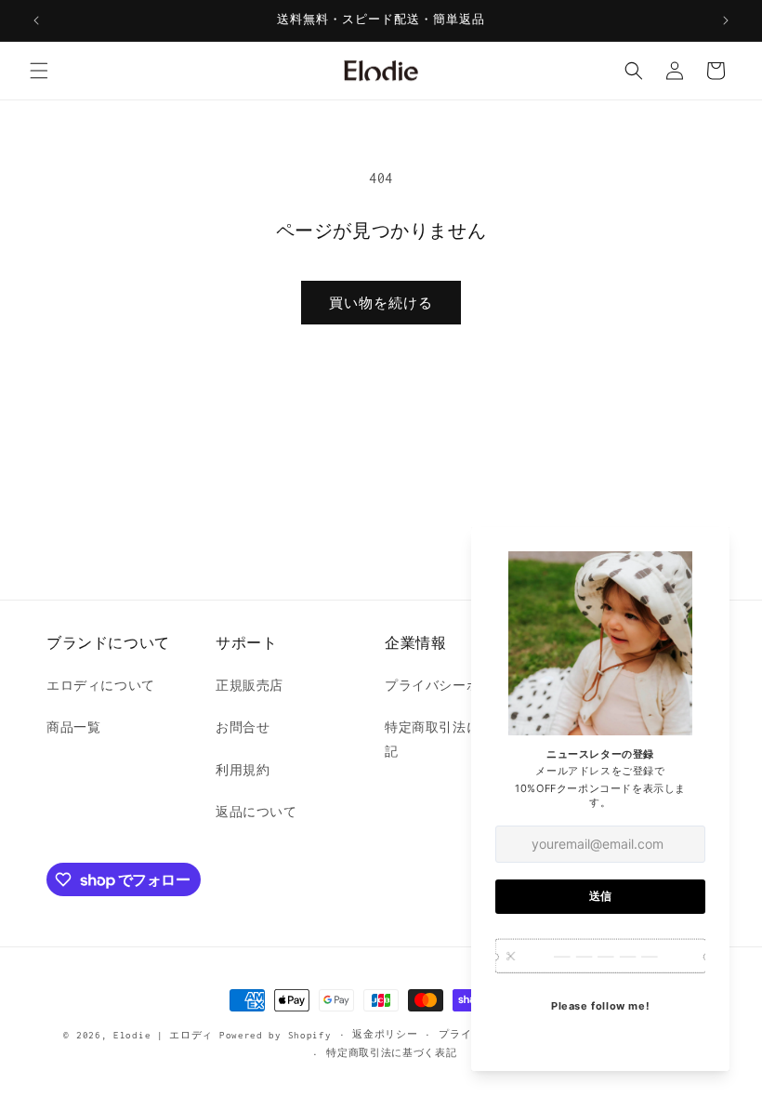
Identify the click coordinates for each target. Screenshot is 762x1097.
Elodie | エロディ (163, 1035)
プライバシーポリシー (452, 686)
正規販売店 (249, 686)
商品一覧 (73, 727)
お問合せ (242, 727)
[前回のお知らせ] (36, 20)
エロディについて (100, 686)
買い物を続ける (381, 303)
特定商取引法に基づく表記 (391, 1053)
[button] (39, 70)
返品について (256, 812)
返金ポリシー (384, 1034)
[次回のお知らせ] (725, 20)
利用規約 (242, 770)
